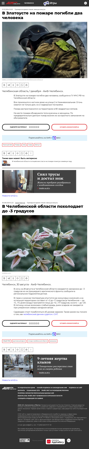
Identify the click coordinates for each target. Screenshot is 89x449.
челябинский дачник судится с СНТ (40, 314)
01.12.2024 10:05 (7, 9)
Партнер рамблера (37, 440)
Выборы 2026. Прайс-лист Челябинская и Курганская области (40, 396)
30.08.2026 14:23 (7, 203)
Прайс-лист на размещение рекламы (55, 390)
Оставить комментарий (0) (69, 127)
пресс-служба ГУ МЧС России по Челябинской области (22, 79)
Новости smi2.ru (9, 196)
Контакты (21, 390)
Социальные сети (33, 390)
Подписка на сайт (75, 387)
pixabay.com (6, 273)
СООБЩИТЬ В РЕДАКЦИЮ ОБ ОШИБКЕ (30, 398)
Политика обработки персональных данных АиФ (36, 393)
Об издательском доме (26, 387)
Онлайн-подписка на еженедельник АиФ (52, 387)
